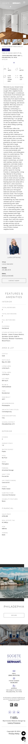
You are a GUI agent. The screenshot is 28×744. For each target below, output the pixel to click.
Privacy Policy (14, 734)
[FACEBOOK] (14, 712)
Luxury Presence (14, 723)
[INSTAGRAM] (9, 712)
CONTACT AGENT (14, 280)
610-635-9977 (14, 682)
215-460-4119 (6, 270)
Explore (14, 615)
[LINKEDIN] (18, 712)
